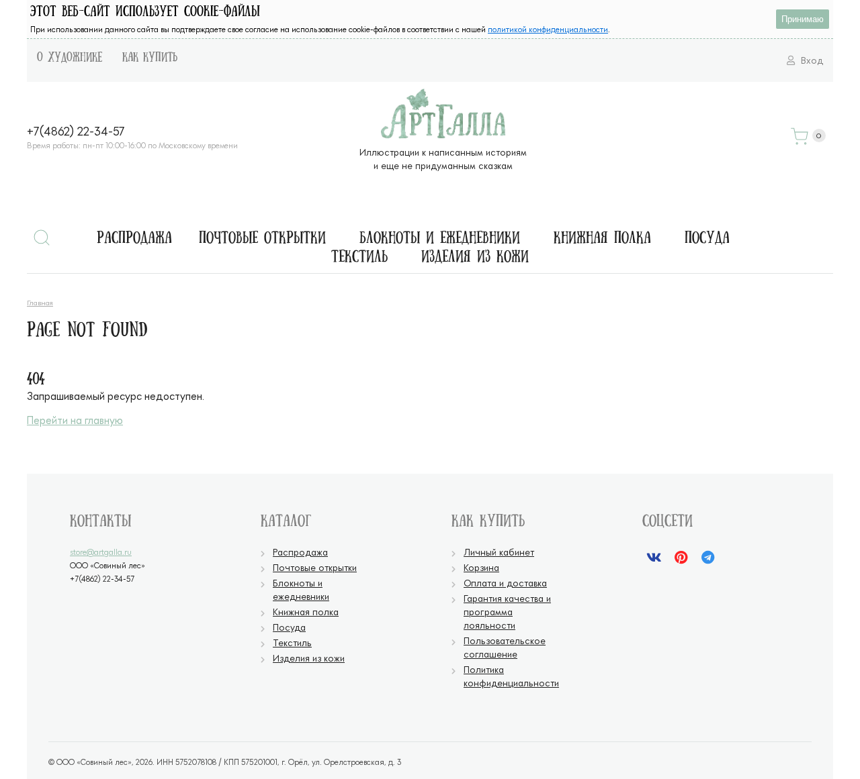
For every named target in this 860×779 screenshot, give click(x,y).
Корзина (481, 567)
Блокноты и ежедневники (439, 238)
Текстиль (359, 257)
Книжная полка (602, 238)
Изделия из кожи (475, 257)
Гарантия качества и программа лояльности (507, 611)
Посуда (707, 238)
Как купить (149, 58)
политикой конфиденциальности (548, 29)
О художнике (69, 58)
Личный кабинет (499, 552)
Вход (810, 60)
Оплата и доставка (505, 582)
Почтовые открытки (262, 238)
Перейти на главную (75, 420)
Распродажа (134, 238)
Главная (40, 302)
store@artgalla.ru (101, 552)
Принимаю (802, 19)
